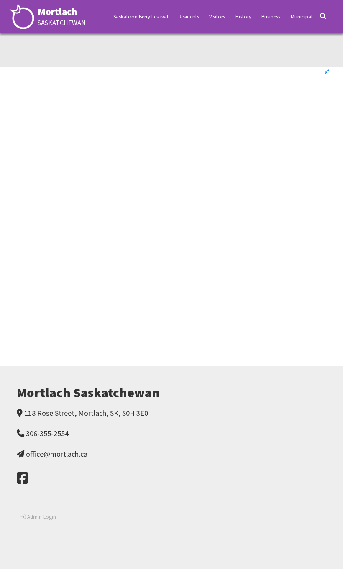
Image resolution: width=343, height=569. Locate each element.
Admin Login (41, 517)
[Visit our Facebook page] (22, 479)
